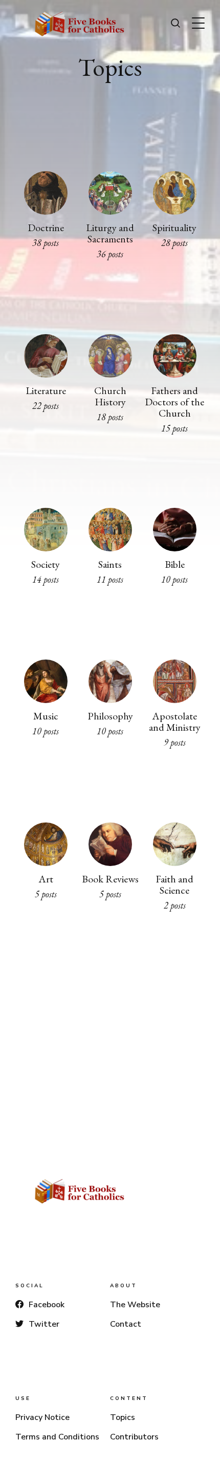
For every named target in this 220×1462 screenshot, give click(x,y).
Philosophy (110, 715)
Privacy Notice (42, 1417)
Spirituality (174, 227)
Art (45, 878)
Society (45, 564)
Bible (175, 564)
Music (45, 715)
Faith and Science (174, 884)
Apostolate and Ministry (175, 721)
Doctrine (45, 227)
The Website (135, 1304)
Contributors (134, 1437)
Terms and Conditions (57, 1437)
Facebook (46, 1304)
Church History (110, 395)
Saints (110, 564)
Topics (122, 1417)
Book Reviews (109, 878)
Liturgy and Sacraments (110, 233)
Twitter (44, 1324)
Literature (45, 390)
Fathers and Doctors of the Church (174, 401)
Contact (125, 1324)
